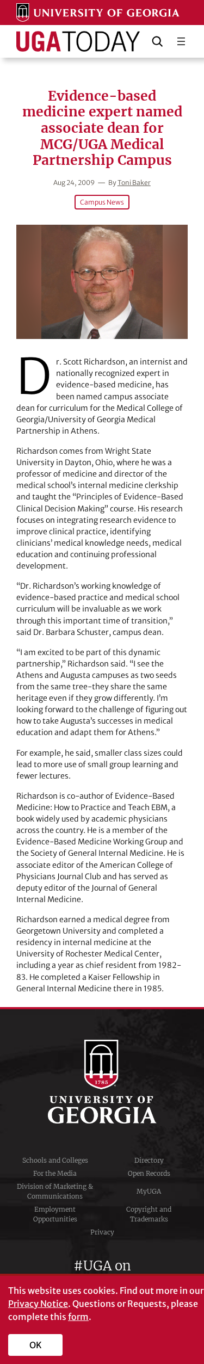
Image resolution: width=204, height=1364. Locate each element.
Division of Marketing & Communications (55, 1191)
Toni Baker (134, 182)
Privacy (102, 1232)
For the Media (55, 1173)
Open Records (149, 1173)
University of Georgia (102, 1081)
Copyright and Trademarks (148, 1214)
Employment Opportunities (55, 1214)
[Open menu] (181, 41)
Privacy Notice (38, 1303)
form (78, 1316)
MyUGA (149, 1191)
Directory (149, 1160)
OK (35, 1345)
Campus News (102, 202)
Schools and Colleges (55, 1160)
